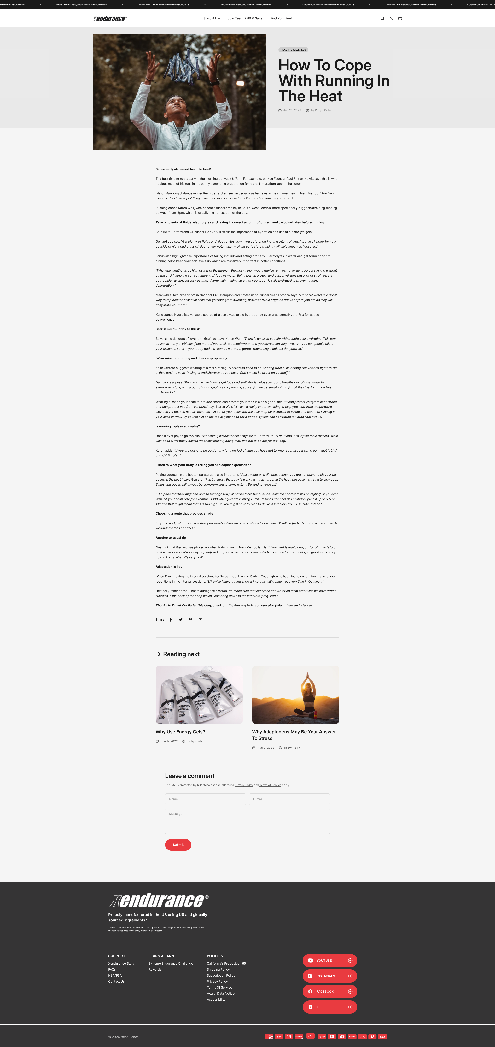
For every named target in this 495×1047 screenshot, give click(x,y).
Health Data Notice (221, 993)
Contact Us (116, 981)
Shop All (209, 18)
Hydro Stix (296, 314)
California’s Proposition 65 (226, 963)
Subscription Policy (221, 975)
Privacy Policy (244, 785)
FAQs (112, 969)
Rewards (155, 969)
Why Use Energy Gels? (180, 732)
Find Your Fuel (281, 18)
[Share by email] (201, 620)
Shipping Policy (218, 969)
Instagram (306, 605)
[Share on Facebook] (170, 620)
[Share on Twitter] (180, 620)
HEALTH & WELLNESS (293, 49)
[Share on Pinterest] (191, 620)
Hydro (178, 314)
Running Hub (244, 605)
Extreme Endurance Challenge (171, 963)
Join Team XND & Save (245, 18)
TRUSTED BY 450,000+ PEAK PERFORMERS (38, 4)
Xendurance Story (121, 963)
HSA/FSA (115, 975)
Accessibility (216, 999)
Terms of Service (270, 785)
